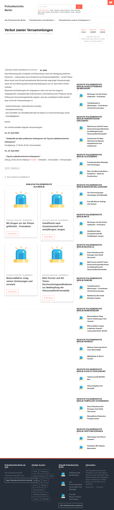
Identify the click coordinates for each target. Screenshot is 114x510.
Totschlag (77, 10)
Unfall (72, 10)
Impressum (99, 487)
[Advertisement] (39, 53)
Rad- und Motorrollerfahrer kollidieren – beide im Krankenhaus (97, 173)
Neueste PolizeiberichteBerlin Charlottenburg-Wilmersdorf (89, 86)
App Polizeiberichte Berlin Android (19, 480)
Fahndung (56, 10)
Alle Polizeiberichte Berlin (15, 20)
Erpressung (41, 13)
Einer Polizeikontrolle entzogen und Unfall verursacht (95, 255)
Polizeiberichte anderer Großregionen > (75, 20)
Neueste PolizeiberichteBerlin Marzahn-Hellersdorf (92, 186)
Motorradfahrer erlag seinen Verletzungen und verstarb (19, 281)
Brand (43, 12)
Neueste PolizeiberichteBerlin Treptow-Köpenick (90, 430)
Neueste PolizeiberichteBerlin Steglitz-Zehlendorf (91, 370)
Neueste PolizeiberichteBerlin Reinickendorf (89, 310)
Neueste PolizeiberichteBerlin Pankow (89, 279)
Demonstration (55, 12)
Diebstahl (78, 12)
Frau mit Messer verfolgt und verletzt (75, 496)
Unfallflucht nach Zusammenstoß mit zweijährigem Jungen (53, 226)
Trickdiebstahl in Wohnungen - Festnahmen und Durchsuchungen (97, 105)
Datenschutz (89, 487)
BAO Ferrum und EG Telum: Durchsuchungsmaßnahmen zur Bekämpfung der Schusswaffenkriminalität (57, 284)
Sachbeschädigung (64, 12)
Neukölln (33, 160)
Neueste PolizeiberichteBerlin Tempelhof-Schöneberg (93, 400)
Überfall (48, 12)
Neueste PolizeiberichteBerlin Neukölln (89, 246)
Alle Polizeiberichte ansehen (71, 505)
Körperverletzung (65, 10)
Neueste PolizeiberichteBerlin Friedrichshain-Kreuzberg (89, 119)
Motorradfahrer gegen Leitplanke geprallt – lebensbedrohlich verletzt (97, 328)
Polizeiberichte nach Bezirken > (42, 20)
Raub (51, 10)
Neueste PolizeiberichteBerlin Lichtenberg (89, 156)
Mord (39, 12)
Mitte (7, 168)
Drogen (73, 12)
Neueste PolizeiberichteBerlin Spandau (89, 341)
